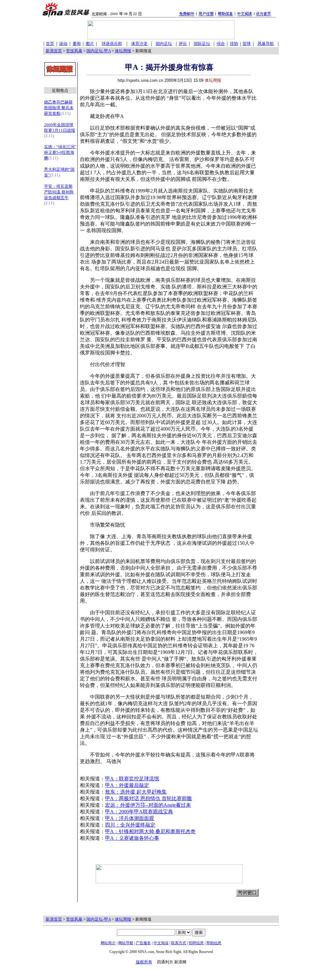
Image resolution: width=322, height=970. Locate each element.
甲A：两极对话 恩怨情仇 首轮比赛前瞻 (148, 798)
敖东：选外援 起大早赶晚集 (136, 791)
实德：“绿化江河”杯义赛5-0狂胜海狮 (60, 152)
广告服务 (143, 943)
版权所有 (144, 962)
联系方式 (178, 943)
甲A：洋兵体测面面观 (129, 818)
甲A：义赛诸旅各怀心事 (132, 838)
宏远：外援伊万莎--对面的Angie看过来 (148, 805)
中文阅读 (161, 943)
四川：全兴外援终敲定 (130, 825)
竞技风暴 (74, 50)
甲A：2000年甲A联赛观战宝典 (139, 811)
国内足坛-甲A (98, 50)
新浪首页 (54, 50)
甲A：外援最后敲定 (127, 785)
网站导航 (125, 943)
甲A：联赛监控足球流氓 (132, 778)
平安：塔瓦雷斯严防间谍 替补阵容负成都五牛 (59, 192)
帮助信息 (213, 943)
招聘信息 (196, 943)
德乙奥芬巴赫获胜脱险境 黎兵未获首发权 (59, 108)
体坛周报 (123, 50)
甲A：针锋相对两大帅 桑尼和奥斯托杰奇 (150, 831)
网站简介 (108, 943)
